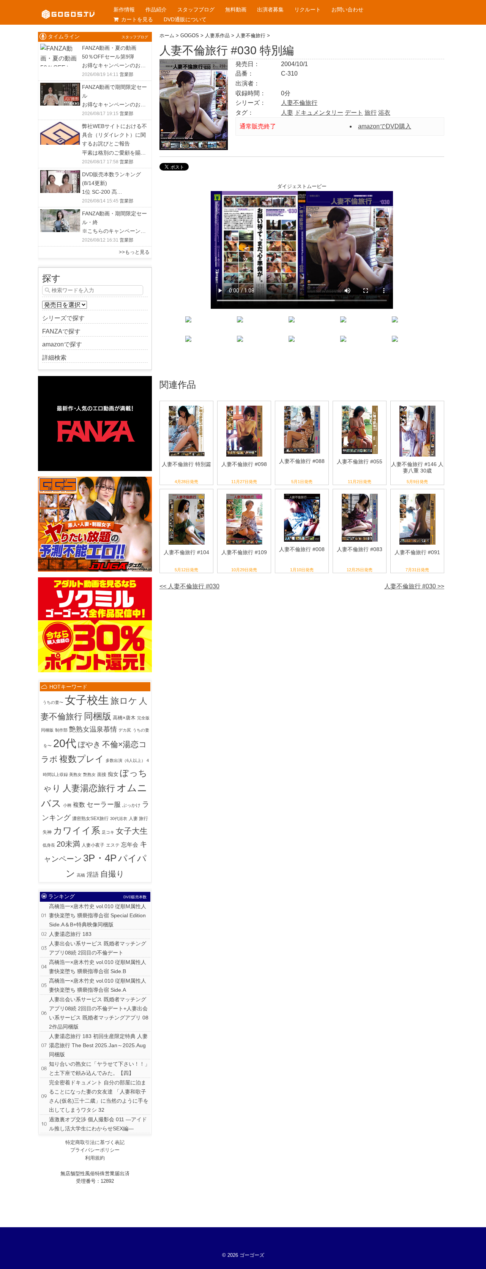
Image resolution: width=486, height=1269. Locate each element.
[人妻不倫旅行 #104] (187, 494)
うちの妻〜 (53, 702)
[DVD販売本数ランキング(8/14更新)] (60, 175)
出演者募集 (270, 9)
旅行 (370, 112)
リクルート (307, 9)
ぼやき (89, 744)
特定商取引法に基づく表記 (95, 1142)
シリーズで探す (63, 318)
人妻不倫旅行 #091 (417, 552)
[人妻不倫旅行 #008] (302, 494)
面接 (101, 774)
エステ (113, 845)
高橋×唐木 (124, 718)
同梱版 (97, 716)
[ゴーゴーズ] (68, 8)
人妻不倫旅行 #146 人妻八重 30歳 (417, 467)
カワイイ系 (76, 830)
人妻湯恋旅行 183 (70, 934)
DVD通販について (185, 19)
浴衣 (384, 112)
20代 (64, 743)
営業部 (126, 74)
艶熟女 (89, 774)
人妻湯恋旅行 (89, 788)
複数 (79, 804)
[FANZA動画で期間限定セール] (60, 87)
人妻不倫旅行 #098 (244, 464)
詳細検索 (54, 357)
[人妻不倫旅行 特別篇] (187, 406)
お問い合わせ (347, 9)
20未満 (68, 844)
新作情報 (124, 9)
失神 (47, 832)
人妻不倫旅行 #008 (302, 549)
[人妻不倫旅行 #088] (302, 406)
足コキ (108, 832)
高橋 (81, 875)
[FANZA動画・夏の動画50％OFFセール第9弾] (60, 48)
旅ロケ (123, 701)
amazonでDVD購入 (384, 126)
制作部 (61, 730)
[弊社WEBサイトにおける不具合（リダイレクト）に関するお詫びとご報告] (60, 126)
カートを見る (137, 19)
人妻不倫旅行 (299, 103)
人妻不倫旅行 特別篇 (186, 464)
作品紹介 (156, 9)
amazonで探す (62, 344)
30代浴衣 (118, 818)
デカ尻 (124, 730)
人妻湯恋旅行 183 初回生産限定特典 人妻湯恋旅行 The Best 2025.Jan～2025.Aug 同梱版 (98, 1045)
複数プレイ (81, 759)
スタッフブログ (196, 9)
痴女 (113, 774)
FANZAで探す (61, 331)
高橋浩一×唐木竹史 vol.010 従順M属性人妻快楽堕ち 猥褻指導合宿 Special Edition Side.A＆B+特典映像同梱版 (97, 915)
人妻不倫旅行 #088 (302, 461)
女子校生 (87, 700)
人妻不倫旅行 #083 (359, 549)
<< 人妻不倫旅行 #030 (189, 586)
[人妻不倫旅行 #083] (360, 494)
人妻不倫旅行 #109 (244, 552)
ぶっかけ (131, 805)
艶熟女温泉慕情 (93, 729)
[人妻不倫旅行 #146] (417, 406)
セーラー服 (104, 804)
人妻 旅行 (138, 818)
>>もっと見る (134, 252)
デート (354, 112)
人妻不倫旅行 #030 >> (414, 586)
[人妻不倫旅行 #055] (360, 406)
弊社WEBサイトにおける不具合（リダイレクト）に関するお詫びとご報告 (114, 135)
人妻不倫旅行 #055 (359, 461)
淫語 (93, 874)
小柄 (67, 805)
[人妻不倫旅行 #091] (417, 494)
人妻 (287, 112)
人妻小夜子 (93, 845)
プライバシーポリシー (95, 1150)
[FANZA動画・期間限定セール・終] (60, 214)
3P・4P (100, 858)
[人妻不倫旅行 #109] (244, 494)
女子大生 (132, 831)
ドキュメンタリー (319, 112)
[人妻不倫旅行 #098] (244, 406)
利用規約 (95, 1158)
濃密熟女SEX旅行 (90, 818)
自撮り (112, 874)
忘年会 (129, 845)
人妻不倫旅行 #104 (186, 552)
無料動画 (235, 9)
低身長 (49, 845)
